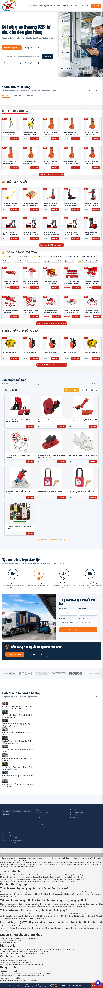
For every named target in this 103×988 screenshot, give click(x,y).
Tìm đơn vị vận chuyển (77, 630)
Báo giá (14, 139)
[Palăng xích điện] (78, 331)
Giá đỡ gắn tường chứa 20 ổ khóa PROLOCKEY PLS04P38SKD (71, 283)
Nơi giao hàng (83, 608)
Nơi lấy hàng (62, 608)
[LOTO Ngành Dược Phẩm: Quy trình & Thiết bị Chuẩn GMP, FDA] (17, 729)
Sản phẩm (33, 6)
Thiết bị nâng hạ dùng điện (20, 330)
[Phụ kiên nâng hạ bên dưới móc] (74, 111)
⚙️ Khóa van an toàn (88, 256)
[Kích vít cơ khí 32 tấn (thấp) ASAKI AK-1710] (11, 153)
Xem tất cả (96, 697)
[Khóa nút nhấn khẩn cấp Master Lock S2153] (83, 441)
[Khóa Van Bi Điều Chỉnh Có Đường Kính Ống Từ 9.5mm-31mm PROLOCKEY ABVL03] (31, 273)
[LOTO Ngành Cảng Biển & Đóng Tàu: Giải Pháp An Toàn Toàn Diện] (17, 781)
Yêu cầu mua (55, 6)
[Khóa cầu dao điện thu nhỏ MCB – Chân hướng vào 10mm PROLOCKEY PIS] (20, 477)
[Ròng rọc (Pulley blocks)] (99, 111)
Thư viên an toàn (40, 827)
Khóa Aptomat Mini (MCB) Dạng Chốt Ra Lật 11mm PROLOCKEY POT (51, 456)
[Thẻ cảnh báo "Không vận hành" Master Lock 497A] (20, 441)
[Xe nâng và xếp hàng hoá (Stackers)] (74, 182)
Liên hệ (38, 822)
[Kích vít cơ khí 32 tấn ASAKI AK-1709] (31, 153)
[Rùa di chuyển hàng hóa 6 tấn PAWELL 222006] (31, 194)
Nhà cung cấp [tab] (19, 95)
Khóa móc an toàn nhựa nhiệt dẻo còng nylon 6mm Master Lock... (81, 492)
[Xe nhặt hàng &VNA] (87, 182)
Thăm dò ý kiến (40, 825)
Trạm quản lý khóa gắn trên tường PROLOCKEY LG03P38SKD (51, 283)
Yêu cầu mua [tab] (31, 95)
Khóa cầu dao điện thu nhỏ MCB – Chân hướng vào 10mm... (18, 492)
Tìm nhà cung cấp (10, 48)
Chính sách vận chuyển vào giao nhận (12, 840)
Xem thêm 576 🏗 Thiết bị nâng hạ (51, 174)
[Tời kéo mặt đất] (95, 331)
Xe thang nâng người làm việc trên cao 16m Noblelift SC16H (71, 234)
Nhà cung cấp (44, 6)
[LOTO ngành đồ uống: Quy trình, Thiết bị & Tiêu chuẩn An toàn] (17, 755)
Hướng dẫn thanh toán (76, 812)
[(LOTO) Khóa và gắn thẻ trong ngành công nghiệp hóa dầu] (17, 746)
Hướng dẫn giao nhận (76, 815)
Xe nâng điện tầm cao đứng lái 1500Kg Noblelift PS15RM (91, 234)
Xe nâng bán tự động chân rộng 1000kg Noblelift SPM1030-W (50, 205)
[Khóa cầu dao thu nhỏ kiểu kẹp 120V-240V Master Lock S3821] (20, 406)
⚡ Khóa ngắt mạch (40, 256)
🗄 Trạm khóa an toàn (33, 261)
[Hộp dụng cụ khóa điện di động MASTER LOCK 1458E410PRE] (72, 302)
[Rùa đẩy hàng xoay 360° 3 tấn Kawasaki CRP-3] (11, 194)
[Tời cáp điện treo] (87, 331)
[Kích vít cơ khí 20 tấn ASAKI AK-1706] (92, 153)
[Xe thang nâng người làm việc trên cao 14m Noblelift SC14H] (11, 223)
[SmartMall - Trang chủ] (9, 5)
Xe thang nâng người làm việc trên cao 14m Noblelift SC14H (10, 234)
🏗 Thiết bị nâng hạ (15, 111)
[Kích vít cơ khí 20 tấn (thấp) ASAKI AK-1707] (72, 153)
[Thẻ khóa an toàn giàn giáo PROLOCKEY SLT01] (20, 513)
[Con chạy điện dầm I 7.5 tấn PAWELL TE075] (92, 343)
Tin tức (38, 815)
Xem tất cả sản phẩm (92, 384)
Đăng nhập (84, 5)
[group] (9, 673)
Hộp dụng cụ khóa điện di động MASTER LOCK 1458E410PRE (71, 312)
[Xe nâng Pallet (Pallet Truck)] (70, 182)
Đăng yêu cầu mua (32, 48)
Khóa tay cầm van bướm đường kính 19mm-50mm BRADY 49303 (10, 283)
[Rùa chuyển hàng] (99, 182)
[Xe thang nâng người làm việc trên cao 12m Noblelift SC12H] (31, 223)
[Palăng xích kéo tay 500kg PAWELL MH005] (31, 124)
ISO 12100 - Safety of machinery (10, 940)
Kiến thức (73, 6)
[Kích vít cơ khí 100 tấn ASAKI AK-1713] (51, 124)
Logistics (65, 6)
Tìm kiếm (47, 57)
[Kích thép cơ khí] (91, 111)
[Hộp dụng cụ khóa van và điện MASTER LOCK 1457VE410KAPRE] (92, 302)
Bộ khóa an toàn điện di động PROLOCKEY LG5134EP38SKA (30, 312)
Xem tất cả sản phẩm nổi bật (50, 540)
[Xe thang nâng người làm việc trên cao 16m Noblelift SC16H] (72, 223)
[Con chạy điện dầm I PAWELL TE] (11, 343)
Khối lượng (82, 618)
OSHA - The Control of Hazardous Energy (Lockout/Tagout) (19, 938)
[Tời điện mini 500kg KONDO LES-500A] (31, 343)
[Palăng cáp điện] (82, 331)
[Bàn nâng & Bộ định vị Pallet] (78, 111)
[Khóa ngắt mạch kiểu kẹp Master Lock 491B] (83, 406)
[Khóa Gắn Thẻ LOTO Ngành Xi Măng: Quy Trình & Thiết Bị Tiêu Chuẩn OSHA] (17, 738)
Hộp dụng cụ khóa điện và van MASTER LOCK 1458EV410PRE (51, 312)
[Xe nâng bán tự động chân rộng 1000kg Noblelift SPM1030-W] (51, 194)
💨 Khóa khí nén (73, 256)
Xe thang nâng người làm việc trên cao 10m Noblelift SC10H (51, 234)
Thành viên (39, 820)
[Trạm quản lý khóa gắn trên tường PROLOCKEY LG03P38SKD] (51, 273)
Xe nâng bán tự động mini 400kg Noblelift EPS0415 (91, 205)
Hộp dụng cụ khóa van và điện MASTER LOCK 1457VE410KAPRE (91, 312)
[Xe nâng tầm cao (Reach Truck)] (78, 182)
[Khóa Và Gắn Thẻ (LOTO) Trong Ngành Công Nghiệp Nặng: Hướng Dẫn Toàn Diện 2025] (17, 720)
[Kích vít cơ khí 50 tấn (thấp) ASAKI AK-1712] (72, 124)
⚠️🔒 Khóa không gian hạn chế (88, 261)
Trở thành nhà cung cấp (36, 654)
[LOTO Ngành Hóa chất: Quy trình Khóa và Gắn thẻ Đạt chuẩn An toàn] (17, 772)
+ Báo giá (30, 426)
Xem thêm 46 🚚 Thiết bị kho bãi (50, 245)
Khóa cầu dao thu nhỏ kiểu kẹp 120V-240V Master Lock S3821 (19, 420)
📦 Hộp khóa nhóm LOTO (53, 261)
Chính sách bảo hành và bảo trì (10, 838)
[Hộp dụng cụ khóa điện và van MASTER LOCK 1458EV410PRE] (51, 302)
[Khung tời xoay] (87, 111)
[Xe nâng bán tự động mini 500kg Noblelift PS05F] (72, 194)
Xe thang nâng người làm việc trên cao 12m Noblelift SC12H (30, 234)
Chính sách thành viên (8, 833)
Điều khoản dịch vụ (75, 817)
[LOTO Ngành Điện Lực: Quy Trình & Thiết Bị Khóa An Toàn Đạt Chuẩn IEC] (17, 712)
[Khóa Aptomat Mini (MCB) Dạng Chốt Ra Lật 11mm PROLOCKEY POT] (51, 441)
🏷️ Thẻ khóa (19, 261)
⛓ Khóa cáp (6, 261)
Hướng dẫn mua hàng (76, 810)
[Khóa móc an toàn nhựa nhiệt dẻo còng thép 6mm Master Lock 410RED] (51, 477)
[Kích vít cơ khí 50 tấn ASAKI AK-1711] (92, 124)
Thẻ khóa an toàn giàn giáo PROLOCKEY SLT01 (18, 527)
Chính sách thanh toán (8, 835)
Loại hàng (62, 618)
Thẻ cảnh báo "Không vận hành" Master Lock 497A (18, 456)
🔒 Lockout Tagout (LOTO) (19, 252)
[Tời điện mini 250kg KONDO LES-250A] (51, 343)
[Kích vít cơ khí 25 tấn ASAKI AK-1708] (51, 153)
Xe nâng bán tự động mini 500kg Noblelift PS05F (70, 205)
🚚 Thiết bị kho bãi (14, 181)
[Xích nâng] (95, 111)
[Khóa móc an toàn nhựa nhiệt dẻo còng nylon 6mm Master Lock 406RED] (83, 477)
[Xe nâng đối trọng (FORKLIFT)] (95, 182)
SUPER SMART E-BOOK (42, 812)
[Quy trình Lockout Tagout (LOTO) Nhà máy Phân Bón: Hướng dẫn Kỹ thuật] (17, 764)
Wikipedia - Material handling (9, 942)
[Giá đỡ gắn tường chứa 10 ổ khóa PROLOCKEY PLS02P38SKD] (92, 273)
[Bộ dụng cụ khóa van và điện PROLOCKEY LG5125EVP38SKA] (11, 302)
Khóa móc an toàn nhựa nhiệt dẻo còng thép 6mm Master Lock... (49, 492)
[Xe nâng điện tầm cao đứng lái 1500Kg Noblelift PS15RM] (92, 223)
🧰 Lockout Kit (69, 261)
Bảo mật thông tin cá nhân (9, 843)
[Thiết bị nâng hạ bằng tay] (70, 111)
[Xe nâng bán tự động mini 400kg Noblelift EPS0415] (92, 194)
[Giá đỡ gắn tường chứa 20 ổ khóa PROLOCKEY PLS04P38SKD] (72, 273)
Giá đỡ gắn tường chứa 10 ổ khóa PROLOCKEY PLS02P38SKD (91, 283)
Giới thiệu (38, 817)
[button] (99, 673)
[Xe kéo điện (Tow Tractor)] (82, 182)
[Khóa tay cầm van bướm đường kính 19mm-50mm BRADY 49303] (11, 273)
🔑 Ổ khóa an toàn (9, 256)
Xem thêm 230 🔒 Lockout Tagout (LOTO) (51, 323)
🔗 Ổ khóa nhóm (24, 256)
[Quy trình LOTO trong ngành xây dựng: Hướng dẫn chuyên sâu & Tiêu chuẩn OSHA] (17, 703)
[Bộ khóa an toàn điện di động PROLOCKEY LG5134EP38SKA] (31, 302)
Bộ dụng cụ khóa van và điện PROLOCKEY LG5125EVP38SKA (10, 312)
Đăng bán (96, 5)
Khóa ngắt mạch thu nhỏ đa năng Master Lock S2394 (50, 420)
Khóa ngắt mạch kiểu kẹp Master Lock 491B (83, 420)
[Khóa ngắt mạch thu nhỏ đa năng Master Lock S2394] (51, 406)
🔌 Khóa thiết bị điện (57, 256)
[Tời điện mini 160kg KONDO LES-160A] (72, 343)
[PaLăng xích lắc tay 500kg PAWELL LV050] (11, 124)
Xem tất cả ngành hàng (92, 91)
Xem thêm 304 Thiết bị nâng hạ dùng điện (50, 365)
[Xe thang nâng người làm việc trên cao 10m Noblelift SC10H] (51, 223)
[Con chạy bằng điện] (99, 331)
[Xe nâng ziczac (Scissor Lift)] (91, 182)
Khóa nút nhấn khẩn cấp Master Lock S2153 (83, 455)
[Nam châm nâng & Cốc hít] (82, 111)
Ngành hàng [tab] (6, 95)
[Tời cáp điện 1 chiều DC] (91, 331)
